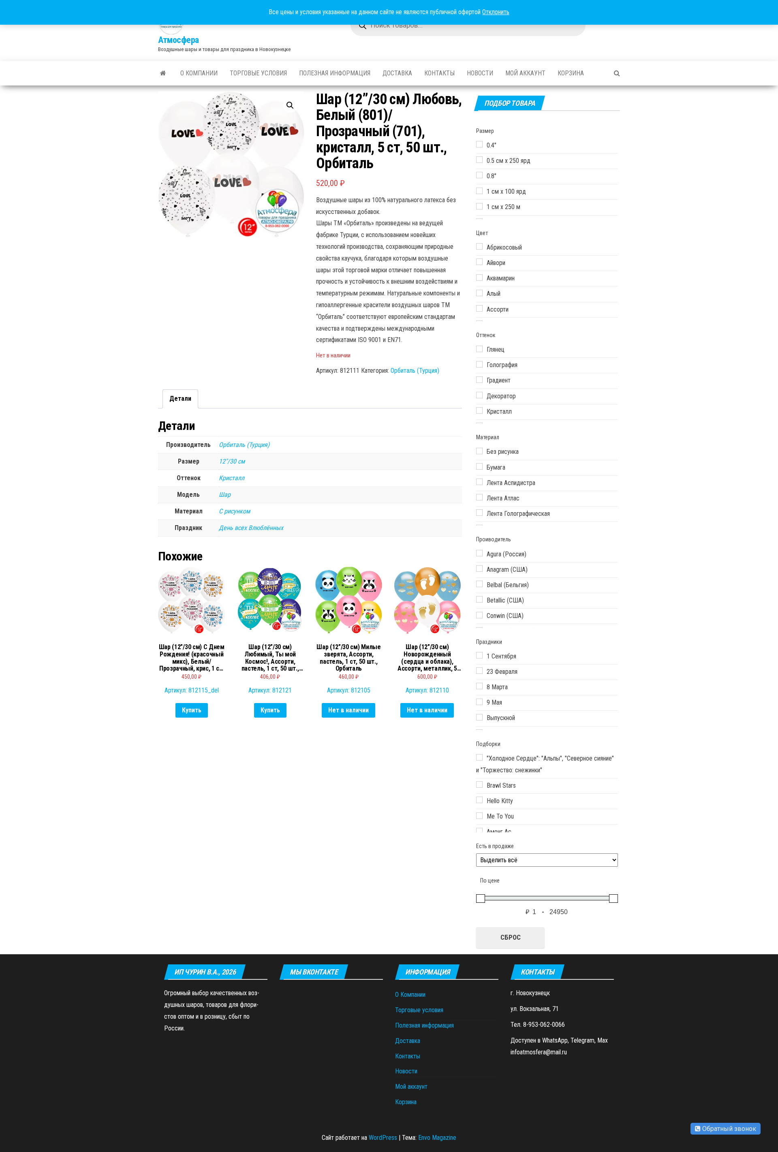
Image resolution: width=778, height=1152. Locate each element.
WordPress (383, 1137)
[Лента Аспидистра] (479, 482)
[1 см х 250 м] (479, 206)
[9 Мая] (479, 702)
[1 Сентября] (479, 655)
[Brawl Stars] (479, 784)
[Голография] (479, 364)
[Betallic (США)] (479, 599)
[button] (290, 105)
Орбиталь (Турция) (415, 370)
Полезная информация (334, 73)
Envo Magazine (437, 1137)
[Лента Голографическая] (479, 512)
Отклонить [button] (495, 12)
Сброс (510, 937)
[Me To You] (479, 815)
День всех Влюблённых (251, 528)
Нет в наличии (348, 710)
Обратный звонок (728, 1129)
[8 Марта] (479, 686)
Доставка (397, 73)
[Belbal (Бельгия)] (479, 584)
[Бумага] (479, 466)
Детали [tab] (180, 398)
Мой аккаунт (525, 73)
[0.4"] (479, 144)
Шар (225, 494)
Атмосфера (178, 40)
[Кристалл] (479, 410)
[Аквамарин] (479, 277)
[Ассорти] (479, 308)
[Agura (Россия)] (479, 553)
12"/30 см (232, 461)
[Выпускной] (479, 717)
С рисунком (234, 511)
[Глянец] (479, 349)
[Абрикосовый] (479, 246)
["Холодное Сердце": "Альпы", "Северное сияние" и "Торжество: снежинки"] (479, 757)
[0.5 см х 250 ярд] (479, 159)
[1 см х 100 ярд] (479, 191)
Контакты (439, 73)
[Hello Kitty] (479, 800)
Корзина (571, 73)
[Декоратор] (479, 395)
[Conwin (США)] (479, 615)
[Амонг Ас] (479, 831)
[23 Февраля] (479, 670)
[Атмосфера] (163, 73)
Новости (480, 73)
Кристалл (231, 478)
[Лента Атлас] (479, 497)
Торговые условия (258, 73)
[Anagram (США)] (479, 568)
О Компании (199, 73)
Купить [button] (191, 710)
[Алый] (479, 293)
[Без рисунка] (479, 451)
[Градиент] (479, 379)
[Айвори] (479, 262)
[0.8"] (479, 175)
